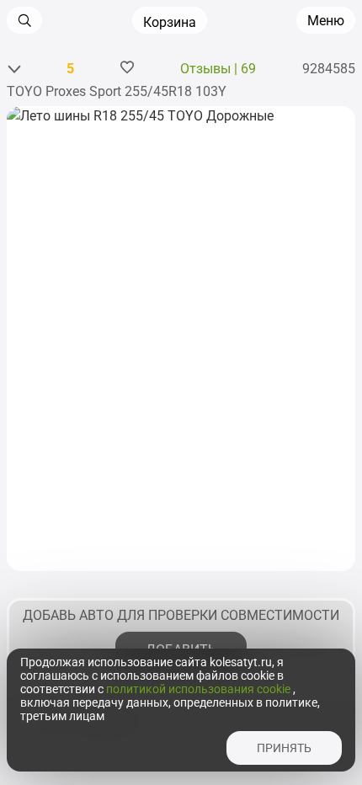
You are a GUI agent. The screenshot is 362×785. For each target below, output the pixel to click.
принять (284, 748)
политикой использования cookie (199, 689)
